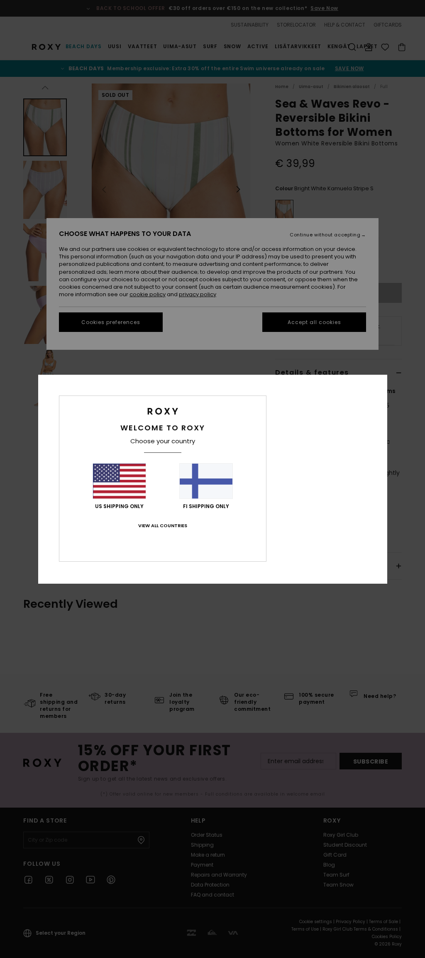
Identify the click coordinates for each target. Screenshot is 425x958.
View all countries (162, 525)
